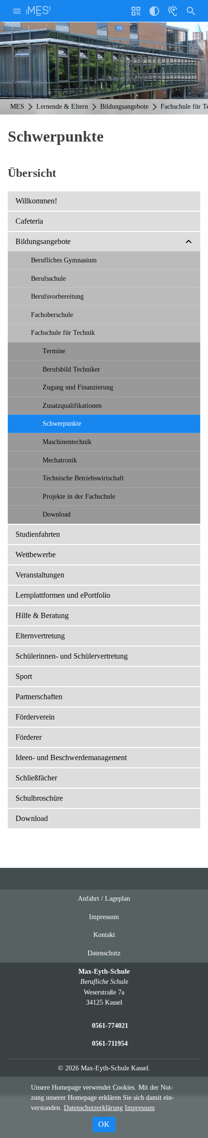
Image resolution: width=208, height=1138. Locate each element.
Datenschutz (104, 953)
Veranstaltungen (39, 575)
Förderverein (35, 717)
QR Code (137, 15)
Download (57, 514)
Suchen (191, 11)
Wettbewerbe (35, 554)
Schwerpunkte (62, 423)
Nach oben (133, 883)
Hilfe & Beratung (42, 615)
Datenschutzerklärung (93, 1107)
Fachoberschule (52, 314)
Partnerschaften (38, 696)
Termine (54, 351)
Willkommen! (36, 201)
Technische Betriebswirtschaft (83, 478)
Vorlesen (172, 11)
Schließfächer (36, 778)
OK (104, 1124)
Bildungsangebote (43, 241)
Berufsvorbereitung (57, 296)
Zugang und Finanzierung (78, 387)
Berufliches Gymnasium (64, 260)
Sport (23, 676)
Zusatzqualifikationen (72, 405)
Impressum (104, 917)
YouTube (76, 879)
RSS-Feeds (113, 883)
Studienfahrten (37, 534)
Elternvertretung (40, 636)
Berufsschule (48, 278)
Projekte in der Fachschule (79, 496)
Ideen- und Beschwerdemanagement (71, 757)
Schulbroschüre (39, 798)
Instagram (95, 879)
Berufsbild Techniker (71, 369)
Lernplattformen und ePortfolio (62, 595)
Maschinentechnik (67, 442)
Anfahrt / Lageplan (104, 898)
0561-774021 (110, 1025)
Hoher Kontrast (154, 15)
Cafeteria (29, 221)
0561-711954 (110, 1043)
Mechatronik (60, 460)
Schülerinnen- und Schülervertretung (71, 656)
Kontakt (104, 934)
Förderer (28, 737)
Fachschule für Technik (63, 332)
